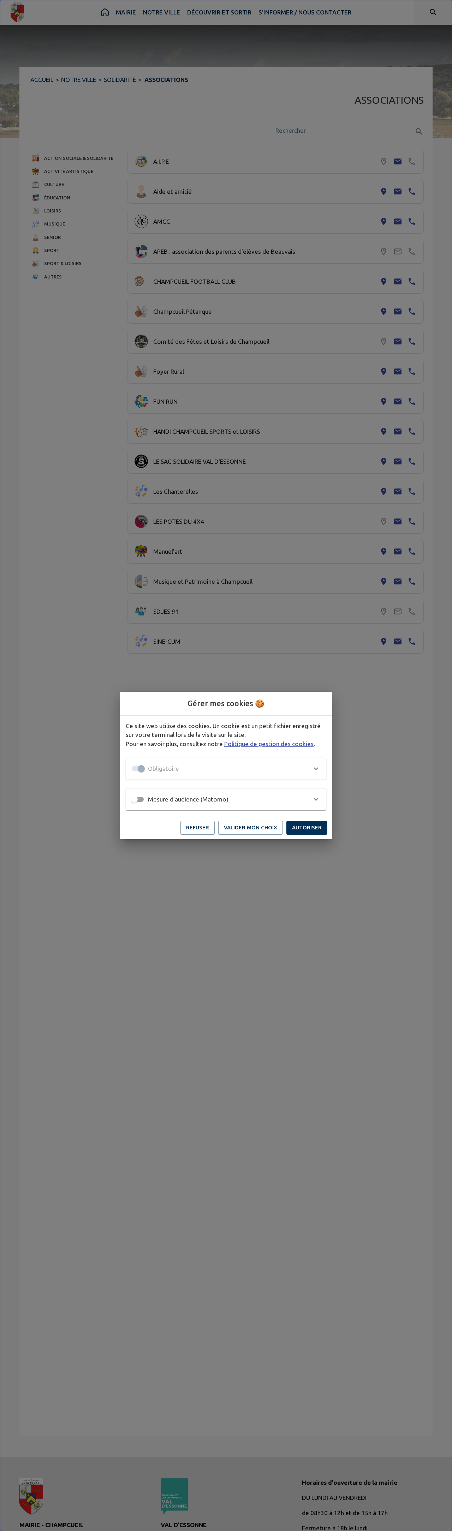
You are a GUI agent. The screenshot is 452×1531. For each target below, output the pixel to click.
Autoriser (307, 827)
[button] (226, 769)
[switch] (134, 799)
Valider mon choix (250, 827)
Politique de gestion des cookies (269, 743)
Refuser (197, 827)
